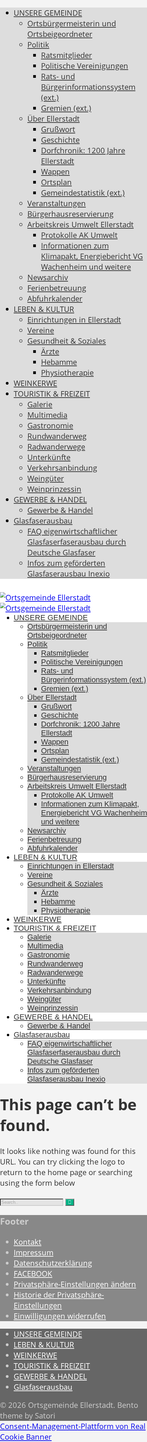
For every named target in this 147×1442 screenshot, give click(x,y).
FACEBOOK (33, 1273)
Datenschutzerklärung (53, 1263)
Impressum (33, 1252)
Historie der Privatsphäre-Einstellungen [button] (59, 1300)
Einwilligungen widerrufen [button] (60, 1316)
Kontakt (27, 1242)
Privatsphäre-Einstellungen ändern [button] (75, 1284)
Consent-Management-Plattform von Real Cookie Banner (73, 1431)
